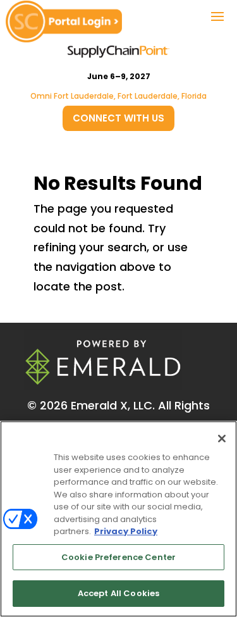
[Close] (222, 438)
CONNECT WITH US (118, 118)
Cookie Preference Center (118, 557)
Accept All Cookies (118, 593)
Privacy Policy (125, 531)
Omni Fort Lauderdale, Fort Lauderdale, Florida (118, 95)
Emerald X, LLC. (113, 405)
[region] (118, 519)
